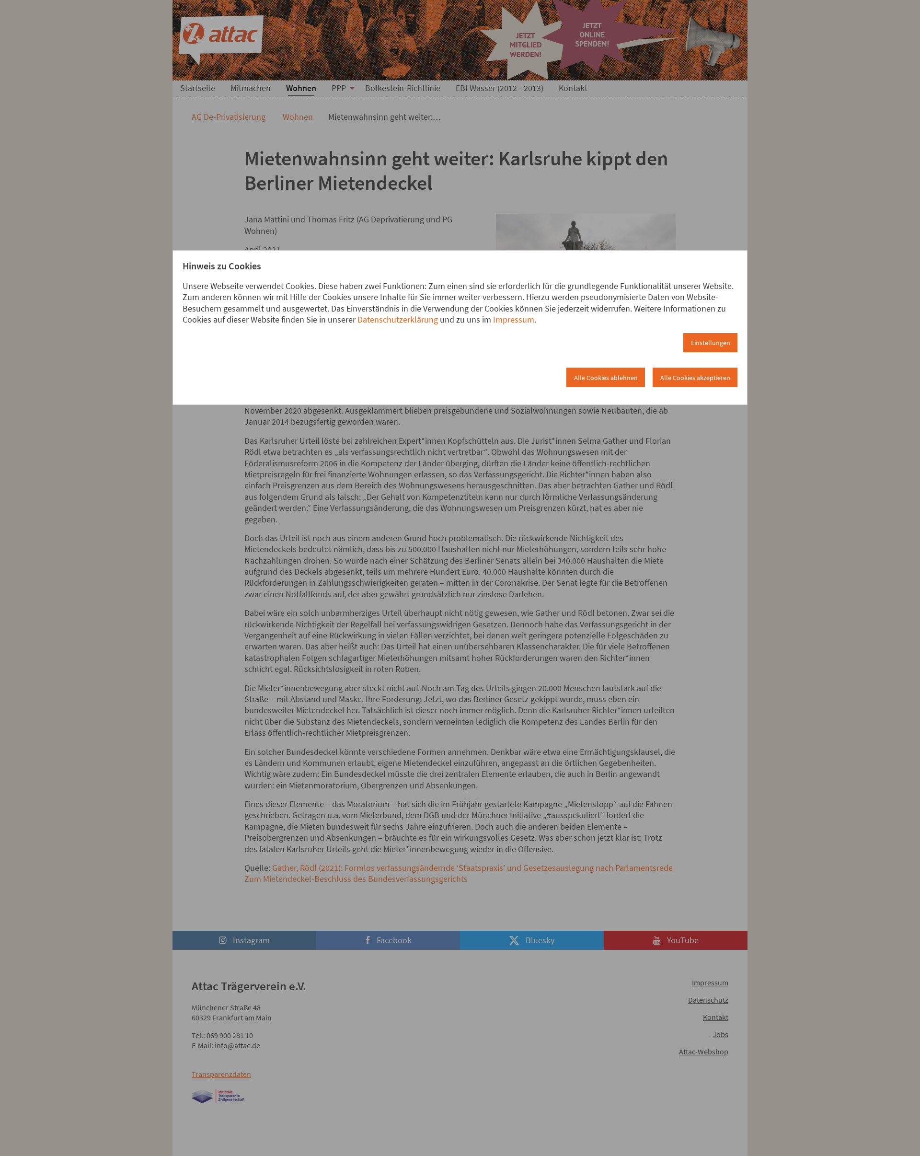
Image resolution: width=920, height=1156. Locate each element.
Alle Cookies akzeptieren (695, 377)
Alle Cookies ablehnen (606, 377)
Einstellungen (710, 342)
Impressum (513, 319)
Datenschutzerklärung (397, 319)
